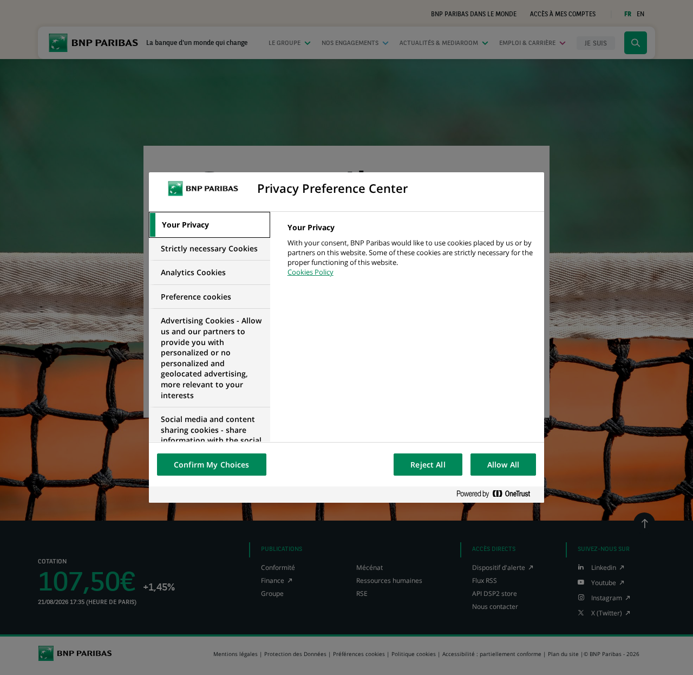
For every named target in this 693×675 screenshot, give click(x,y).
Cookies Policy (310, 272)
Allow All (503, 464)
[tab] (209, 225)
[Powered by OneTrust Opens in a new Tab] (497, 494)
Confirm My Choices (212, 464)
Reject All (427, 464)
